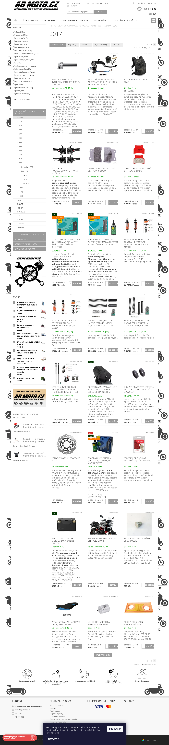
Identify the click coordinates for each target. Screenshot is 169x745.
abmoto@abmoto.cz (22, 710)
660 (20, 150)
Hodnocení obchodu (58, 722)
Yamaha (20, 227)
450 (20, 138)
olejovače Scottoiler (23, 78)
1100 (21, 192)
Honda (20, 208)
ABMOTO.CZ (19, 717)
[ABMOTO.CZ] (37, 5)
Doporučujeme (57, 45)
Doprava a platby (56, 714)
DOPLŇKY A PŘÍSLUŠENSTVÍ (127, 20)
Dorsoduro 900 (27, 167)
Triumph (20, 223)
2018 (25, 179)
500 (20, 142)
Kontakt (53, 708)
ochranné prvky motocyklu (26, 66)
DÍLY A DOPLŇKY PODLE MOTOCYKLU (39, 20)
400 (20, 134)
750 (20, 154)
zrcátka (18, 63)
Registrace (151, 3)
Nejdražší (86, 45)
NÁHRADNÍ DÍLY (101, 20)
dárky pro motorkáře (25, 249)
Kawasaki (21, 212)
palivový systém (21, 57)
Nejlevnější (73, 45)
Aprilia (20, 117)
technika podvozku (23, 47)
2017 (25, 175)
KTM (18, 215)
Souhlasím (115, 729)
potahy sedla (20, 91)
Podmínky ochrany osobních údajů (63, 719)
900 (20, 163)
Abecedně (117, 45)
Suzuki (20, 219)
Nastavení (53, 739)
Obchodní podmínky (58, 716)
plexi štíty (19, 84)
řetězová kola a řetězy (24, 50)
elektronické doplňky (23, 69)
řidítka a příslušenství (23, 81)
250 (20, 125)
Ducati (20, 204)
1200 (21, 196)
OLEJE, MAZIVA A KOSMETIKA (74, 20)
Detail (77, 202)
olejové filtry (20, 32)
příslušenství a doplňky (24, 87)
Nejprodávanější (101, 45)
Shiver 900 (25, 171)
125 (20, 121)
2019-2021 (27, 183)
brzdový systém (21, 41)
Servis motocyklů (56, 705)
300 (20, 129)
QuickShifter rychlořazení (25, 72)
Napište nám (55, 711)
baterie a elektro (21, 44)
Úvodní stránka (16, 20)
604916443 (75, 6)
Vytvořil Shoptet (150, 740)
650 (20, 146)
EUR (154, 14)
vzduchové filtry (21, 35)
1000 (21, 187)
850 (20, 159)
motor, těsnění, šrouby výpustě (27, 53)
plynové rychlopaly (22, 94)
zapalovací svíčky (22, 38)
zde (57, 732)
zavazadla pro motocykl (24, 75)
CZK (150, 14)
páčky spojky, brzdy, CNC (25, 60)
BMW (19, 200)
